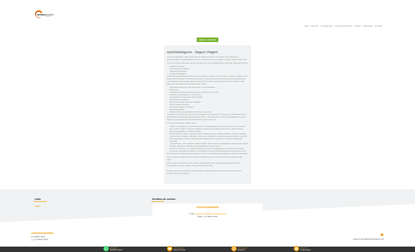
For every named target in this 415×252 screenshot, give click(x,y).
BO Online (378, 26)
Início (307, 26)
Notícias (358, 26)
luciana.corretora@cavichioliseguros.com (210, 214)
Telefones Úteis (327, 26)
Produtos (314, 26)
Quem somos (368, 26)
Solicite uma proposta (343, 26)
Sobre (37, 206)
